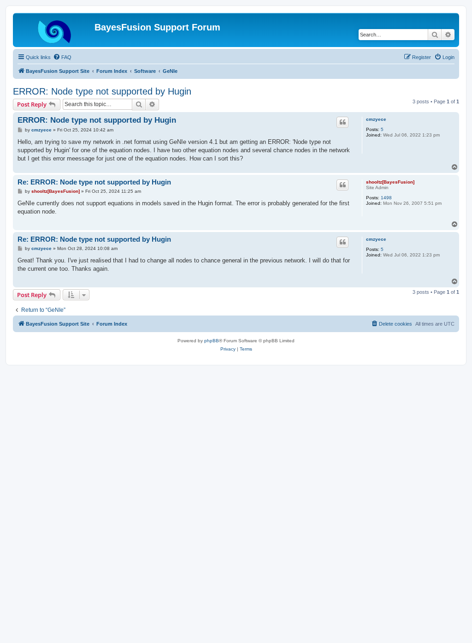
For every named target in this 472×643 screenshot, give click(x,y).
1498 (386, 197)
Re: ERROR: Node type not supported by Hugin (94, 182)
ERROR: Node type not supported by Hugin (102, 91)
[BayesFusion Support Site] (54, 30)
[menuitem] (62, 57)
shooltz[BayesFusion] (390, 182)
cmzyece (376, 119)
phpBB (211, 340)
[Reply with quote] (342, 122)
